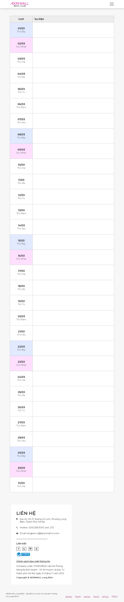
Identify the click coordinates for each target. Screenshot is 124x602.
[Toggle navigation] (111, 4)
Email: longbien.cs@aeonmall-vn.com (39, 533)
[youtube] (36, 549)
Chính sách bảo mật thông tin (33, 561)
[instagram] (30, 549)
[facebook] (18, 549)
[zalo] (24, 549)
